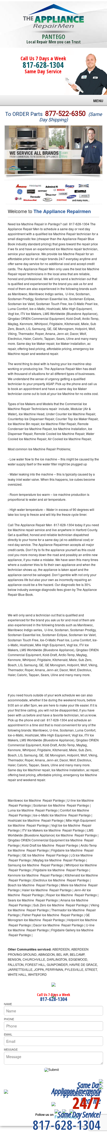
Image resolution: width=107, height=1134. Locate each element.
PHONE (9, 1019)
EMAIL (8, 1034)
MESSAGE (11, 1049)
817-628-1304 (43, 65)
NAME (8, 1004)
